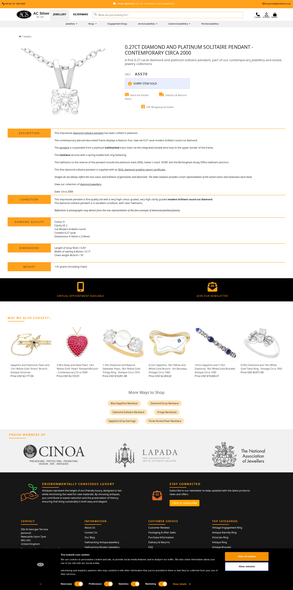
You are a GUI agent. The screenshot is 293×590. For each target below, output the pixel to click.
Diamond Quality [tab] (29, 222)
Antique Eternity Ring (224, 532)
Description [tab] (29, 133)
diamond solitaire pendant (88, 133)
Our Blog (90, 537)
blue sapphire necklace (124, 403)
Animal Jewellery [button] (147, 23)
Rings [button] (91, 23)
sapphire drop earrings (122, 421)
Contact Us (91, 532)
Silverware (80, 14)
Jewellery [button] (71, 23)
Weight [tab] (29, 266)
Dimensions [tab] (29, 248)
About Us (90, 527)
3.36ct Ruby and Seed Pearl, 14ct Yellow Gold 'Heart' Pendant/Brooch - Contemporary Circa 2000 (77, 368)
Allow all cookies (247, 556)
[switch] (108, 583)
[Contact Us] (258, 14)
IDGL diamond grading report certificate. (142, 169)
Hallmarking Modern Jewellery (102, 547)
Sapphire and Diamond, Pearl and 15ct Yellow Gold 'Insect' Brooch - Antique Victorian (30, 368)
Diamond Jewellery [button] (178, 23)
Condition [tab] (29, 199)
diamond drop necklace (164, 403)
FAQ (150, 547)
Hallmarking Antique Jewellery (102, 542)
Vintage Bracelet (221, 547)
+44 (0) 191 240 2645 (14, 3)
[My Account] (266, 14)
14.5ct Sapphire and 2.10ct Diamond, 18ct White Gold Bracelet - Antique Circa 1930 (215, 368)
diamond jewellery (90, 184)
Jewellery (59, 14)
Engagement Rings (117, 23)
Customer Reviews (159, 527)
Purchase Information (161, 537)
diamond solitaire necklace (128, 412)
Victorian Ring (220, 537)
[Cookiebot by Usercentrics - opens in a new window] (40, 584)
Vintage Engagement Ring (227, 527)
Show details (180, 584)
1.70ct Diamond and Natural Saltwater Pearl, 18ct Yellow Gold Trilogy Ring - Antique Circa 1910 (121, 368)
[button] (95, 14)
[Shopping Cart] (275, 14)
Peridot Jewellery (210, 23)
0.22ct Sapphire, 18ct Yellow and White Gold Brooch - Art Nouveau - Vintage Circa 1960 (168, 368)
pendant (64, 147)
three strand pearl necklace (164, 421)
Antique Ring (219, 542)
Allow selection (247, 566)
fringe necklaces (167, 412)
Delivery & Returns (159, 542)
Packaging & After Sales (162, 532)
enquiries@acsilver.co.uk (278, 3)
